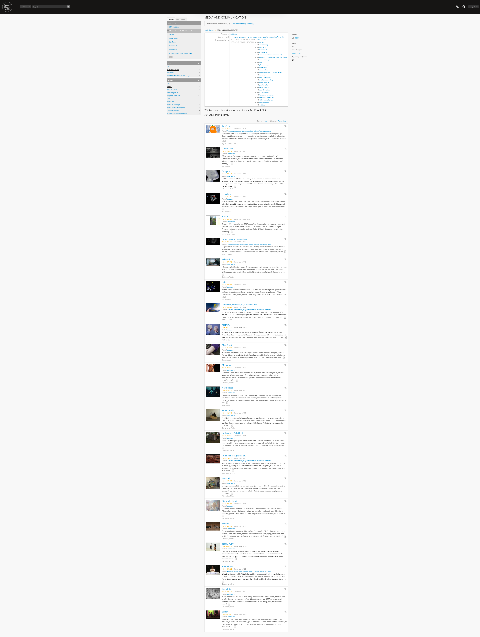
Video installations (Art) (176, 108)
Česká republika (173, 70)
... (171, 57)
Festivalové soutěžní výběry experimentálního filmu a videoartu (249, 131)
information (263, 70)
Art (168, 99)
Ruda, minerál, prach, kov (234, 455)
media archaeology (266, 80)
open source (264, 82)
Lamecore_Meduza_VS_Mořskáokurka (239, 304)
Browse (24, 7)
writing (261, 105)
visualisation (264, 102)
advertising (173, 38)
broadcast (173, 46)
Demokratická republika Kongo (178, 76)
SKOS (296, 38)
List (177, 19)
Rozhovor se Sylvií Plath (233, 433)
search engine (264, 90)
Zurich (225, 611)
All (168, 67)
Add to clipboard (285, 126)
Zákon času (227, 566)
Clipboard (457, 7)
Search (183, 19)
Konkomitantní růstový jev (234, 239)
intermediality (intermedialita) (270, 72)
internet (262, 75)
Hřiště (225, 216)
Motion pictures (173, 93)
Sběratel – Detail (229, 501)
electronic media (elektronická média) (273, 57)
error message (264, 60)
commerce (173, 49)
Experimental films (174, 96)
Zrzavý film (227, 589)
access (171, 34)
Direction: (273, 121)
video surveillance (266, 100)
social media (263, 92)
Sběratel (226, 478)
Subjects (233, 34)
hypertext (263, 67)
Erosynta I (226, 171)
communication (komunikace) (180, 53)
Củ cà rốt (226, 126)
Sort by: (260, 121)
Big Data (172, 42)
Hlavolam (226, 194)
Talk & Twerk (228, 543)
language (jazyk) (265, 77)
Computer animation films (177, 114)
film (260, 62)
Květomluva (227, 259)
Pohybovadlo (228, 410)
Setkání (225, 523)
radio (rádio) (263, 87)
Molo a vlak (227, 365)
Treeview (171, 19)
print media (263, 85)
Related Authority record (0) (243, 24)
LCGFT (169, 87)
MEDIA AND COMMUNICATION (180, 31)
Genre (170, 80)
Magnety (226, 324)
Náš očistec (227, 387)
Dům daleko (227, 148)
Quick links (464, 7)
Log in (472, 7)
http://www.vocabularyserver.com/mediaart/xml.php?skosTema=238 (258, 37)
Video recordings (173, 105)
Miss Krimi (227, 345)
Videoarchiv (231, 154)
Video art (170, 102)
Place (170, 63)
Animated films (173, 111)
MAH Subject (174, 27)
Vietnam (170, 73)
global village (264, 65)
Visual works (172, 90)
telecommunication (266, 95)
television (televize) (266, 97)
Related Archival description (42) (218, 24)
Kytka (224, 282)
